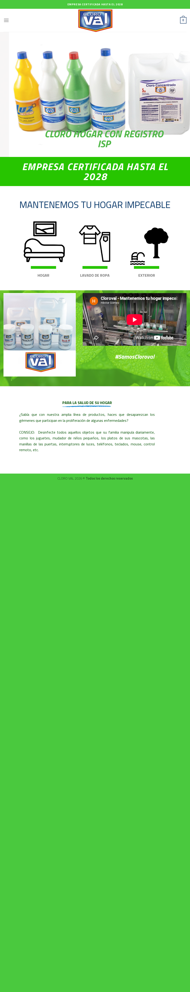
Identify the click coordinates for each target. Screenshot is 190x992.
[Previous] (10, 94)
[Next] (180, 94)
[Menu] (6, 20)
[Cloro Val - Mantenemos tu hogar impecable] (95, 20)
